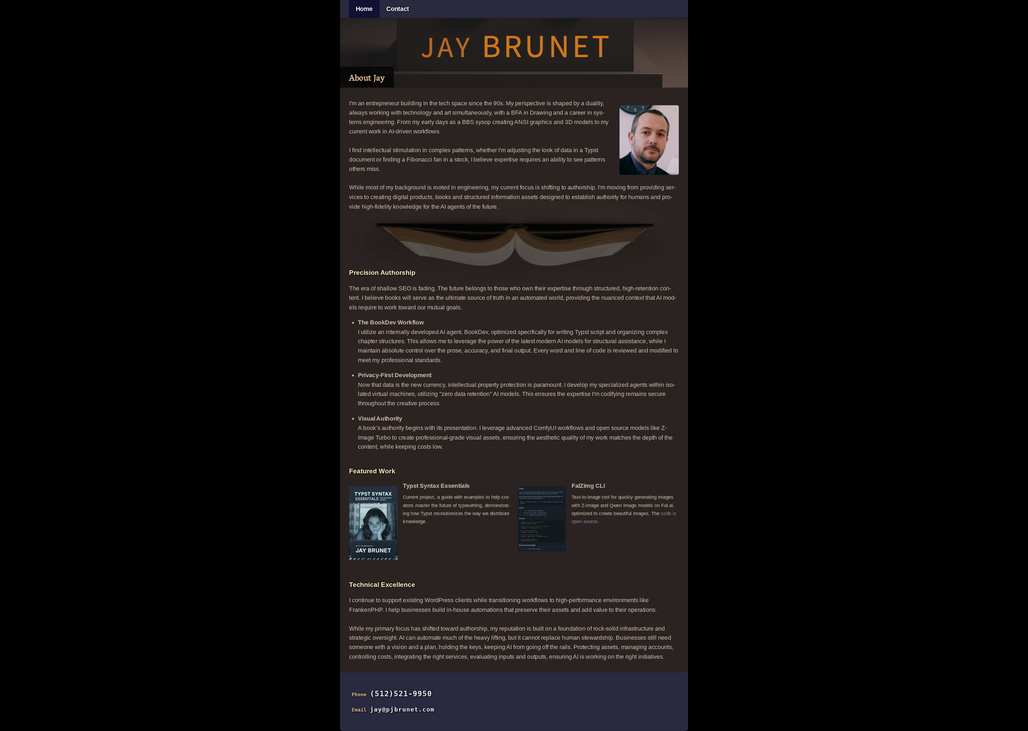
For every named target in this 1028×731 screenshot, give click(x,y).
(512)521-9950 (401, 693)
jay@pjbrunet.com (402, 709)
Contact (397, 9)
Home (364, 9)
